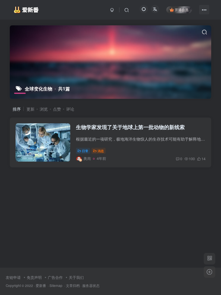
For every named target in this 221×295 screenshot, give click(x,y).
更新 (30, 109)
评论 (70, 109)
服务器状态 (91, 285)
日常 (85, 150)
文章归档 (73, 285)
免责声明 (34, 277)
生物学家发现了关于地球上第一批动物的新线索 (130, 127)
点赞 (57, 109)
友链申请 (13, 277)
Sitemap (55, 285)
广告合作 (55, 277)
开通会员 (181, 9)
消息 (101, 150)
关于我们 (76, 277)
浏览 (44, 109)
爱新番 (41, 285)
